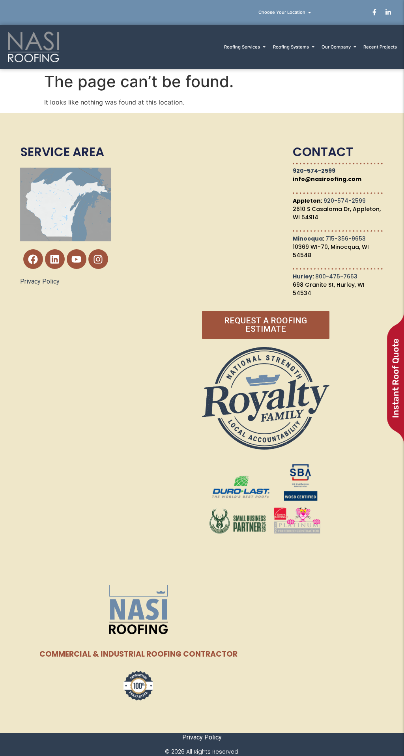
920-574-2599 (314, 171)
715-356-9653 (345, 239)
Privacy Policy (40, 281)
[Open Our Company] (355, 47)
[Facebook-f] (374, 12)
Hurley (302, 276)
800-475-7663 (336, 276)
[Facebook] (33, 259)
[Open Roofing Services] (264, 47)
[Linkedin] (55, 259)
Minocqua (308, 239)
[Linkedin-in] (388, 12)
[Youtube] (76, 259)
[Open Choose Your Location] (309, 12)
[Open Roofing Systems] (313, 47)
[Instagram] (98, 259)
